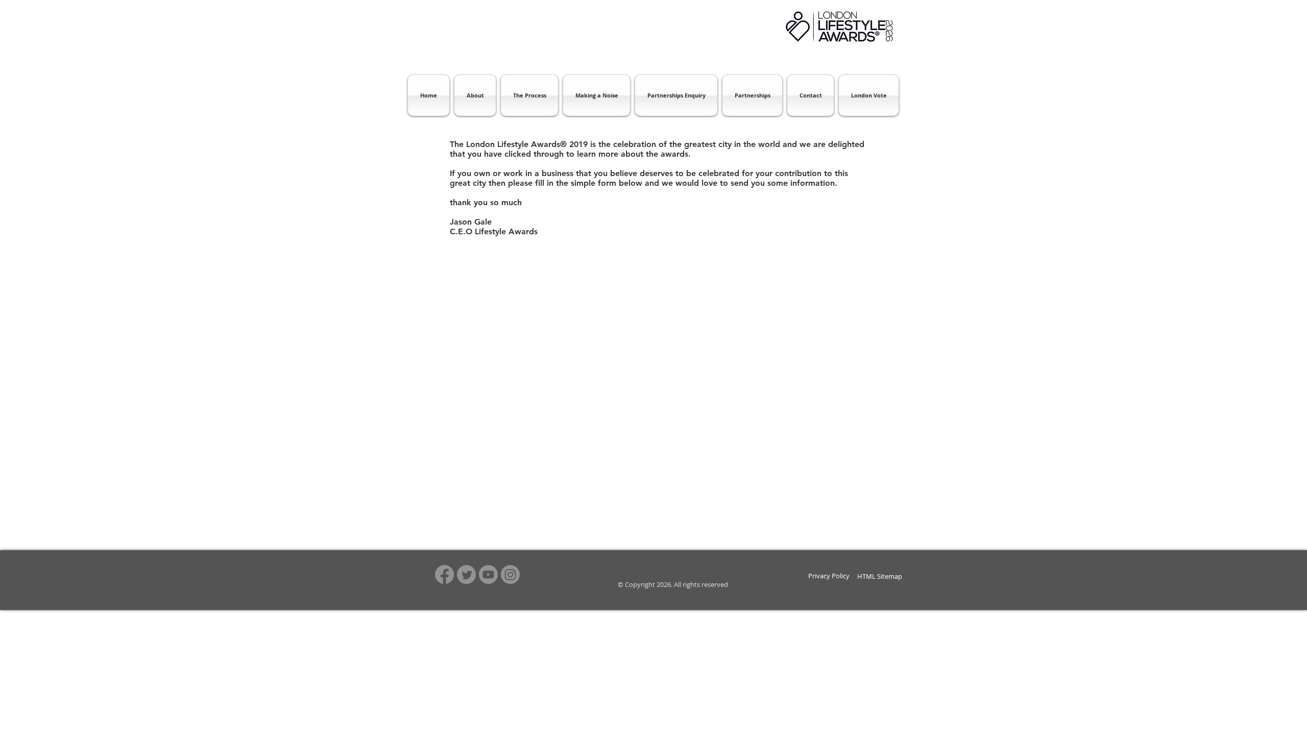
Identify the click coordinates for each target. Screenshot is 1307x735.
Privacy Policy (829, 575)
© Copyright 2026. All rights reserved (672, 584)
